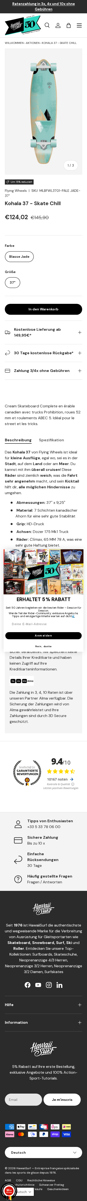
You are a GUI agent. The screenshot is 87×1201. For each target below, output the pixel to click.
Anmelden (43, 635)
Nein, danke (43, 646)
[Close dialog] (79, 553)
